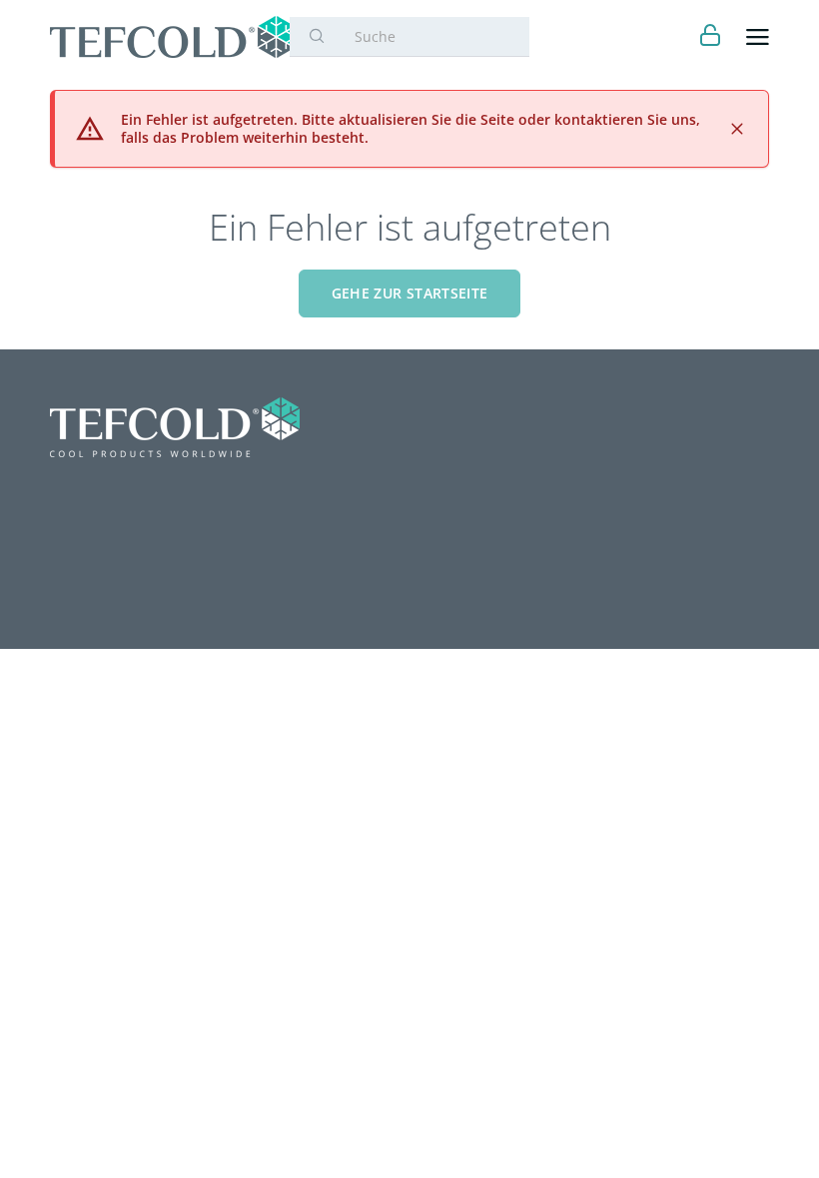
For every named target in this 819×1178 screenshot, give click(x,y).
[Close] (736, 129)
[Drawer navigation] (757, 37)
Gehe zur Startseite (410, 293)
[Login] (710, 37)
